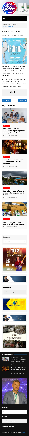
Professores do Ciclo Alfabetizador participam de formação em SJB (14, 131)
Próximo (22, 100)
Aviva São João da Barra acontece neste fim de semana (13, 162)
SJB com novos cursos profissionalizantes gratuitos (14, 223)
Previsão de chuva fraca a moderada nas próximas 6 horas (13, 193)
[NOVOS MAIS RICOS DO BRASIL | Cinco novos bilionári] (14, 391)
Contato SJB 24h (8, 426)
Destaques (22, 35)
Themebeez (23, 432)
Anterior (7, 100)
